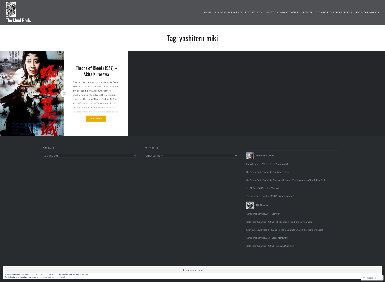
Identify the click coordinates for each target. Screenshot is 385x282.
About (208, 12)
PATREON (307, 12)
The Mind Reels (18, 20)
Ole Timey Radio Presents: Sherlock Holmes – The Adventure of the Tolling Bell (285, 180)
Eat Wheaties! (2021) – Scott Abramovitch (267, 164)
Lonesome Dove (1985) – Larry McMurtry (267, 237)
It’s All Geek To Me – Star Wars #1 (263, 188)
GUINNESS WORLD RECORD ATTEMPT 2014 (238, 12)
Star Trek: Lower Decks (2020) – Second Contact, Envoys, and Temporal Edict (284, 229)
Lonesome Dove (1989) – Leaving (263, 213)
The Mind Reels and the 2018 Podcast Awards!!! (270, 196)
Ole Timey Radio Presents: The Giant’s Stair (267, 172)
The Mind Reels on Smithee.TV (334, 12)
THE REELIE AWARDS (367, 12)
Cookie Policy (61, 277)
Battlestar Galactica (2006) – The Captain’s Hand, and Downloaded (279, 221)
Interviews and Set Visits (282, 12)
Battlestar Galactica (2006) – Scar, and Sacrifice (270, 245)
